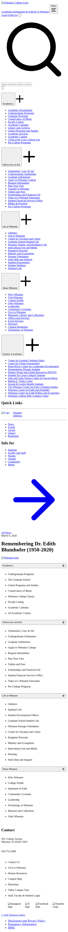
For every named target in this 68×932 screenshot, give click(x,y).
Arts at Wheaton (16, 235)
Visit (10, 15)
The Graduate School (19, 579)
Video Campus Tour (18, 890)
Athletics (12, 232)
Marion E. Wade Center (20, 381)
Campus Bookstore (18, 327)
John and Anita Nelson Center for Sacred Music (33, 378)
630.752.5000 (8, 851)
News (11, 424)
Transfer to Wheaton (18, 188)
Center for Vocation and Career (24, 238)
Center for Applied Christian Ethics (26, 360)
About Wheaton (10, 288)
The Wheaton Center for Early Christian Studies (33, 387)
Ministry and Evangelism (21, 253)
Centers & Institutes (12, 354)
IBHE (11, 927)
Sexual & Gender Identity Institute (26, 384)
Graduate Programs (18, 116)
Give (15, 15)
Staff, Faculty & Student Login (24, 895)
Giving (11, 430)
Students (12, 450)
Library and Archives (19, 127)
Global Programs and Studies (23, 130)
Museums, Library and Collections (26, 315)
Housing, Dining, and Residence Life (27, 244)
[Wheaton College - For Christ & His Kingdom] (10, 557)
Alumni (12, 458)
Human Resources (17, 873)
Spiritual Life (15, 268)
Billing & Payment (17, 203)
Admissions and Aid (12, 622)
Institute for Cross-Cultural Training (26, 375)
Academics (7, 11)
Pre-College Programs (19, 142)
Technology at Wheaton (20, 329)
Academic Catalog (17, 136)
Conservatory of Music (20, 119)
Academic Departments (20, 110)
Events (11, 427)
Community (14, 461)
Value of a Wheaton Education (24, 197)
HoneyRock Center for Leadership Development (33, 366)
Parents (12, 455)
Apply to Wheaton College (22, 180)
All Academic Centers (19, 613)
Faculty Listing (16, 122)
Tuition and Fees (16, 191)
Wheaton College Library (21, 596)
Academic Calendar (18, 125)
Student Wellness (17, 265)
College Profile (16, 300)
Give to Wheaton (17, 312)
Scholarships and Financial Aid (24, 194)
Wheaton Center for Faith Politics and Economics (33, 393)
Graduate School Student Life (23, 241)
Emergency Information (22, 924)
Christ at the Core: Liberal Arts (24, 139)
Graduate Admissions (19, 177)
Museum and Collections (21, 810)
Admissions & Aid (22, 11)
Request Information (18, 183)
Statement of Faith (17, 788)
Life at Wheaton (40, 11)
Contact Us (14, 862)
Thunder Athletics (17, 414)
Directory (13, 324)
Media (11, 464)
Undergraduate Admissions (22, 174)
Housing (12, 754)
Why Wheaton (15, 294)
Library (12, 433)
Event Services (15, 321)
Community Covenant (19, 309)
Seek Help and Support (20, 259)
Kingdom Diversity (18, 250)
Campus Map (15, 878)
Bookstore (13, 436)
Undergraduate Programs (21, 113)
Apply (4, 15)
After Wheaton (15, 303)
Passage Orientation (18, 256)
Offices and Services (18, 318)
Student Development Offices (23, 715)
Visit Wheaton (15, 297)
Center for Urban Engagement (23, 363)
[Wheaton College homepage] (14, 2)
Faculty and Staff (17, 453)
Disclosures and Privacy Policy (26, 920)
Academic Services (18, 133)
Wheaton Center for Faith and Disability (29, 390)
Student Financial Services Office (25, 200)
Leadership (13, 306)
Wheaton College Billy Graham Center (28, 395)
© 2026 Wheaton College (13, 915)
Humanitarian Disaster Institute (24, 369)
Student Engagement (19, 262)
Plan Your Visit (16, 185)
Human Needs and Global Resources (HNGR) (32, 372)
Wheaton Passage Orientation (23, 726)
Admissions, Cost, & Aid (21, 171)
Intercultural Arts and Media (22, 247)
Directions (13, 884)
